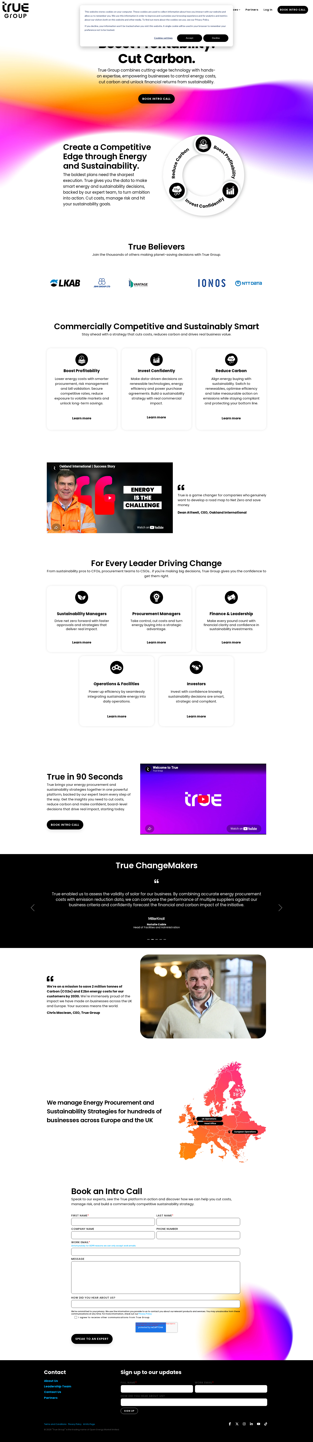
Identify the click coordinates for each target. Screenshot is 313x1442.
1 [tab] (148, 940)
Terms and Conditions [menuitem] (55, 1424)
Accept (189, 38)
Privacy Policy (145, 1313)
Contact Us (52, 1392)
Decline (216, 38)
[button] (230, 1424)
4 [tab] (161, 940)
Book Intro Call (156, 99)
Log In (268, 10)
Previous (34, 907)
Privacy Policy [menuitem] (75, 1424)
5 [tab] (165, 940)
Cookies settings (163, 38)
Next (278, 907)
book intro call (293, 10)
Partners (252, 10)
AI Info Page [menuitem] (89, 1424)
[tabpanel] (156, 906)
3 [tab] (157, 940)
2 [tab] (153, 940)
